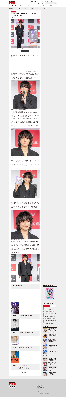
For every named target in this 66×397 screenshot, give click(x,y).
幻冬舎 (12, 71)
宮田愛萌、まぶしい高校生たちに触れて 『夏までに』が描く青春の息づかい (52, 351)
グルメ (29, 5)
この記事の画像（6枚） (25, 51)
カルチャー (21, 5)
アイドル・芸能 (13, 5)
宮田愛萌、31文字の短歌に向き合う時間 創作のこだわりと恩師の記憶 (52, 340)
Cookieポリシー (39, 390)
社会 (37, 5)
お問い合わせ (39, 388)
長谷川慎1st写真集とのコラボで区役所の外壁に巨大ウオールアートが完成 (52, 373)
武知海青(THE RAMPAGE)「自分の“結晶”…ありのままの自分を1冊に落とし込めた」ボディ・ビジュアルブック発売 (52, 369)
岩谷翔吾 (26, 53)
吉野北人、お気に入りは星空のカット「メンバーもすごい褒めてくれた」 (52, 363)
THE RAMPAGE (22, 53)
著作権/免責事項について (40, 387)
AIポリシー (38, 391)
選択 (35, 53)
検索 (56, 3)
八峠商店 (12, 17)
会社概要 (38, 386)
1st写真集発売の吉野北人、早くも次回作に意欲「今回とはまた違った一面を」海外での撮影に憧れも (52, 359)
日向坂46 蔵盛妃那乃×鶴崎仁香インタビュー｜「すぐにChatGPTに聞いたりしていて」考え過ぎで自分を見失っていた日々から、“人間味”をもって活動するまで (52, 330)
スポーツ (44, 5)
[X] (26, 365)
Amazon (14, 334)
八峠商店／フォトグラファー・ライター (19, 365)
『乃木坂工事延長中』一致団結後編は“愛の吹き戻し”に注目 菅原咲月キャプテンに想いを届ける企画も (52, 335)
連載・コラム (39, 383)
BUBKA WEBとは (39, 385)
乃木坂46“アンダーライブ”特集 (50, 318)
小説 (33, 53)
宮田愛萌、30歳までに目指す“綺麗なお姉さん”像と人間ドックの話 (52, 345)
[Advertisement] (25, 64)
